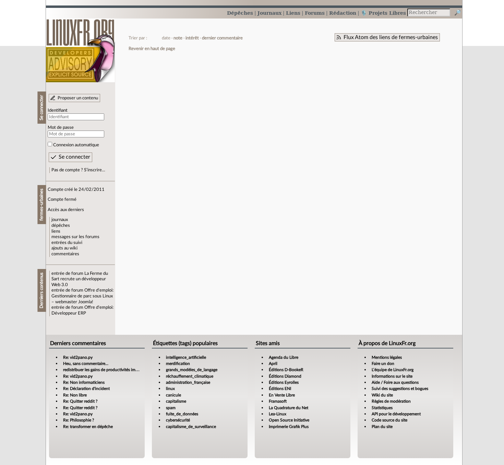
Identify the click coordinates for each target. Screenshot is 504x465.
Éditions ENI (280, 389)
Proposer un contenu (78, 98)
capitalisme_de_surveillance (191, 427)
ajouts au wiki (64, 248)
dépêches (60, 225)
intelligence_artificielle (186, 357)
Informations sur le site (392, 376)
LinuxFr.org (80, 47)
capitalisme (176, 401)
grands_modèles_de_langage (191, 370)
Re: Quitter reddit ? (80, 401)
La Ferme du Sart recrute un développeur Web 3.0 (79, 279)
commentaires (65, 254)
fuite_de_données (182, 414)
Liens (293, 13)
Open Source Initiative (289, 420)
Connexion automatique (76, 145)
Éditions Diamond (285, 376)
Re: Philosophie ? (78, 420)
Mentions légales (387, 357)
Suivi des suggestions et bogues (400, 389)
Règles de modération (391, 401)
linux (170, 389)
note (177, 38)
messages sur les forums (75, 237)
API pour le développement (396, 414)
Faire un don (383, 364)
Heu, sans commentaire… (85, 364)
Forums (315, 13)
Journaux (269, 13)
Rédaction (342, 13)
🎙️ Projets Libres (383, 13)
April (273, 364)
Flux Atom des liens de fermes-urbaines (391, 37)
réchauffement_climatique (189, 376)
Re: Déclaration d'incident (86, 389)
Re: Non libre (75, 395)
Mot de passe (61, 127)
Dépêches (240, 13)
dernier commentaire (222, 38)
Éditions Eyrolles (284, 382)
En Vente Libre (282, 395)
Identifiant (58, 110)
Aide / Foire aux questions (395, 382)
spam (171, 408)
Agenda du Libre (283, 357)
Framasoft (278, 401)
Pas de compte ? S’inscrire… (78, 170)
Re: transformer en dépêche (88, 427)
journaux (59, 220)
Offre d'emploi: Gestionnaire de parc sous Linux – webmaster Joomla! (82, 296)
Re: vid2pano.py (78, 357)
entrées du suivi (66, 243)
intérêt (192, 38)
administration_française (188, 382)
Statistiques (382, 408)
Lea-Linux (277, 414)
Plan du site (382, 427)
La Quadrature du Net (288, 408)
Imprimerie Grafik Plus (289, 427)
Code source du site (389, 420)
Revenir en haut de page (152, 49)
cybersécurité (178, 420)
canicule (173, 395)
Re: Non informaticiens (84, 382)
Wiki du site (382, 395)
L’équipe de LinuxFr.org (392, 370)
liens (55, 231)
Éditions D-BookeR (286, 370)
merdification (178, 364)
